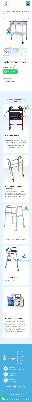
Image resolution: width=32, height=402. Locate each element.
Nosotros (22, 358)
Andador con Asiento (12, 135)
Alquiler (13, 11)
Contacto (22, 361)
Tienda (8, 11)
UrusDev (27, 399)
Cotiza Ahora (12, 71)
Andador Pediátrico (11, 277)
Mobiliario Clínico (20, 11)
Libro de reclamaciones (16, 394)
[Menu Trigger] (28, 3)
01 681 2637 (12, 375)
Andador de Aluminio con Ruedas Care (13, 187)
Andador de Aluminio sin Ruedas (15, 236)
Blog (21, 363)
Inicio (4, 11)
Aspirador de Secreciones (13, 318)
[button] (3, 398)
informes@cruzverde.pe (16, 369)
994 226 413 (13, 381)
